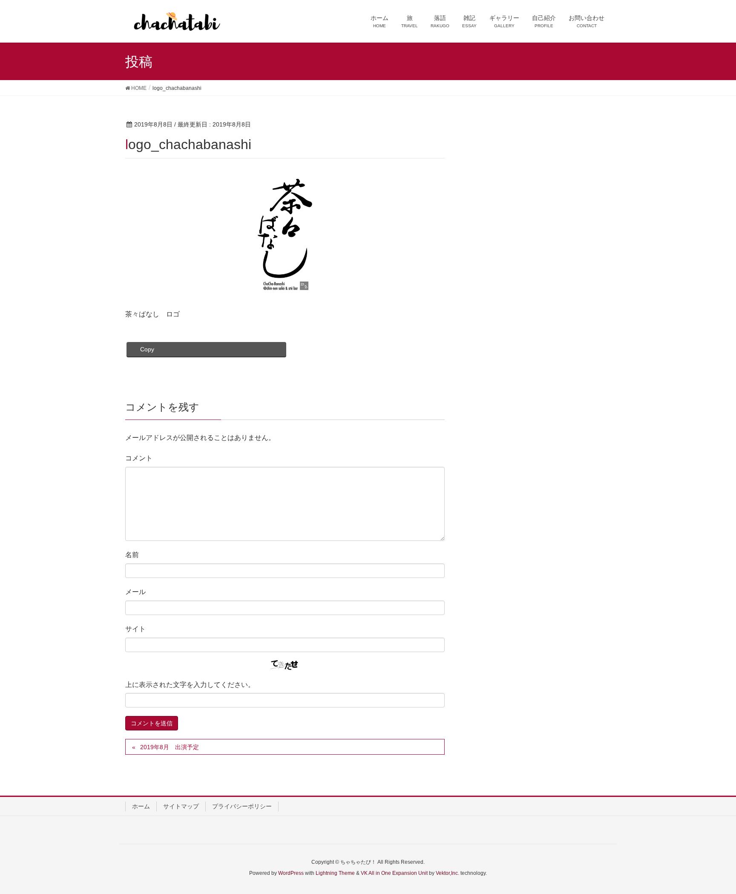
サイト (135, 628)
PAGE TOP (711, 859)
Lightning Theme (335, 873)
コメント (138, 458)
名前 (132, 554)
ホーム (141, 806)
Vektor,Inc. (447, 873)
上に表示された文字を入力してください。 (190, 684)
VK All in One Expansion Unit (394, 873)
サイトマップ (181, 806)
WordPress (291, 873)
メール (135, 591)
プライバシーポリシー (242, 806)
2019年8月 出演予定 (169, 747)
